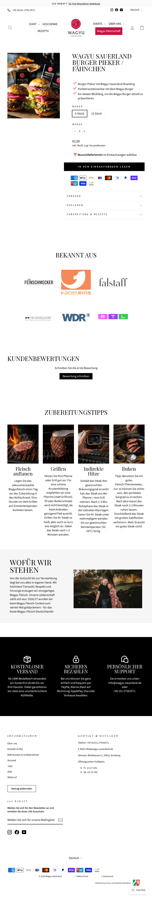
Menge (77, 106)
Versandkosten (97, 145)
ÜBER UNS (115, 24)
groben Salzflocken (131, 518)
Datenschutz (82, 876)
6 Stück (79, 114)
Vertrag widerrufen (21, 788)
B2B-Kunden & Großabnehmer (23, 755)
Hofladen (75, 205)
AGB (9, 771)
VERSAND (74, 196)
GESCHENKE (49, 24)
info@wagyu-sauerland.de (124, 683)
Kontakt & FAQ (15, 749)
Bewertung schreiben (76, 376)
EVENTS (98, 24)
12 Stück (96, 114)
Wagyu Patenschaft (108, 31)
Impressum (108, 876)
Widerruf (12, 777)
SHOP (33, 24)
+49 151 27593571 (124, 691)
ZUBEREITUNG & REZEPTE (87, 214)
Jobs (10, 766)
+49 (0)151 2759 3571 (23, 10)
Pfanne (86, 498)
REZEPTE (43, 31)
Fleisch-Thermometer (128, 484)
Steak (65, 518)
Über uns (12, 743)
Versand (11, 760)
